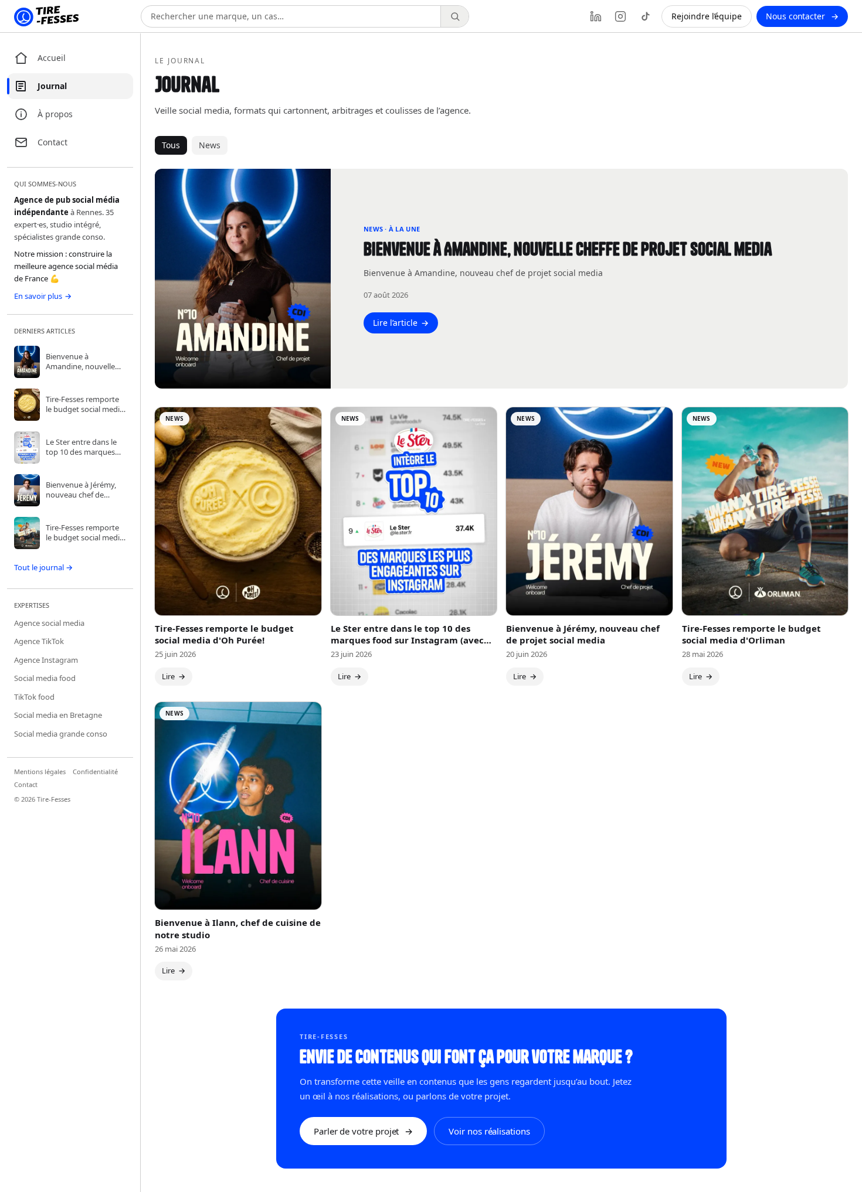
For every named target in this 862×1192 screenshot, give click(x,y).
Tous (171, 145)
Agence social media (49, 623)
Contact (52, 142)
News (209, 145)
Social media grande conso (60, 733)
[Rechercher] (454, 16)
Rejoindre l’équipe (706, 16)
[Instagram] (620, 16)
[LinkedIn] (596, 16)
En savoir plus (43, 296)
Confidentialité (95, 771)
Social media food (45, 678)
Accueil (52, 57)
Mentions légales (40, 771)
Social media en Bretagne (58, 715)
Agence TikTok (39, 641)
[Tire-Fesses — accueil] (46, 16)
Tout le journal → (43, 567)
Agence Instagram (46, 660)
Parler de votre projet (363, 1131)
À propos (55, 114)
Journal (52, 85)
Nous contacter (802, 16)
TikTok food (34, 697)
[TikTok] (645, 16)
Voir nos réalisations (489, 1131)
